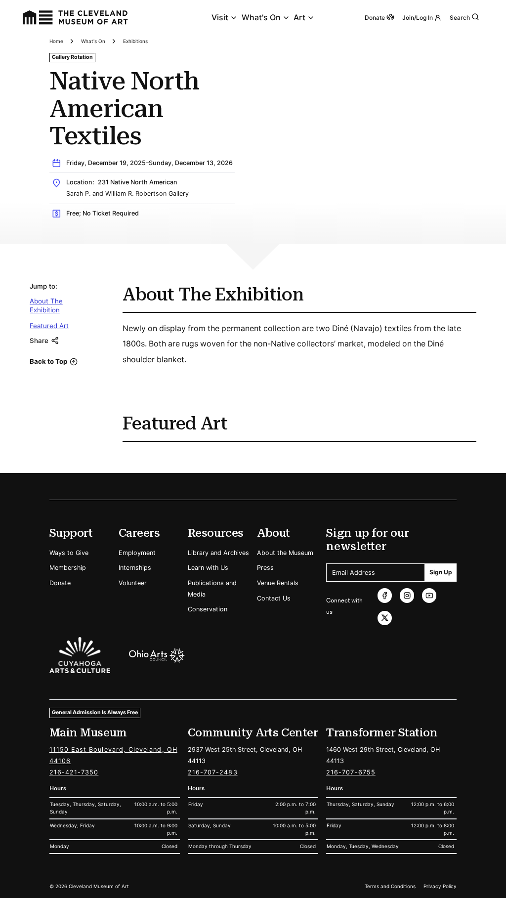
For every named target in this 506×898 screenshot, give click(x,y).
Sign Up (440, 572)
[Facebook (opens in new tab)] (385, 595)
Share (39, 340)
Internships (135, 567)
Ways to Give (68, 552)
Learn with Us (208, 567)
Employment (137, 552)
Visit (219, 17)
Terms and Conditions (390, 886)
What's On (261, 17)
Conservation (207, 609)
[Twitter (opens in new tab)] (385, 618)
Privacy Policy (440, 886)
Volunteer (133, 583)
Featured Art (49, 326)
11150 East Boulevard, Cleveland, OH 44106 (113, 755)
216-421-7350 (74, 772)
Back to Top (48, 361)
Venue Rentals (277, 583)
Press (265, 567)
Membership (67, 567)
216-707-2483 (213, 772)
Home (56, 41)
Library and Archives (218, 552)
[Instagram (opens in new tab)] (407, 595)
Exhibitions (135, 41)
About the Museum (285, 552)
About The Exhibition (46, 305)
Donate (60, 583)
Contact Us (274, 598)
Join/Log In (417, 17)
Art (299, 17)
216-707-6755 (351, 772)
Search (460, 17)
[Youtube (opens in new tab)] (429, 595)
